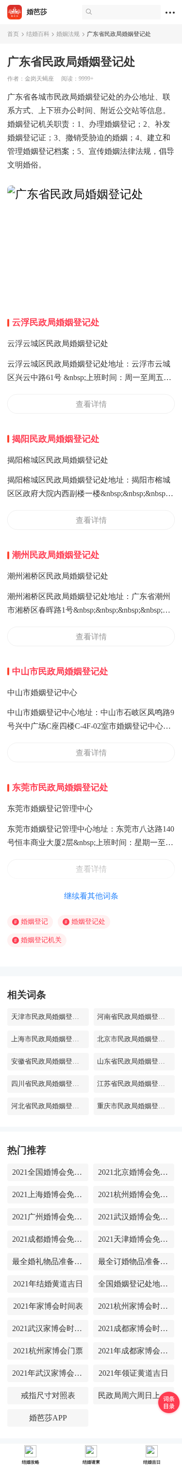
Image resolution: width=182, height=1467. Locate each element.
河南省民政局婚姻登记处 (134, 1016)
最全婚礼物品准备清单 (47, 1261)
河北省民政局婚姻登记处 (48, 1106)
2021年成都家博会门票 (133, 1351)
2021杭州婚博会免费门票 (133, 1194)
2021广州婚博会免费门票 (47, 1217)
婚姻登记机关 (38, 940)
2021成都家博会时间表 (133, 1328)
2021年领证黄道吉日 (133, 1373)
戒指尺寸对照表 (48, 1395)
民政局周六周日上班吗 (133, 1395)
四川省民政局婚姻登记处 (48, 1083)
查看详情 (91, 404)
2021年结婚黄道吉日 (48, 1284)
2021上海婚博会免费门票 (47, 1194)
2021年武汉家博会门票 (47, 1373)
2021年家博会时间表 (48, 1306)
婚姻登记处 (85, 921)
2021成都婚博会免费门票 (47, 1239)
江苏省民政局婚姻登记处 (134, 1083)
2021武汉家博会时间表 (47, 1328)
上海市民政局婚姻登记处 (48, 1039)
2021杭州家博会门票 (48, 1351)
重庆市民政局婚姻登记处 (134, 1106)
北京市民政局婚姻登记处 (134, 1039)
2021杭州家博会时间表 (133, 1306)
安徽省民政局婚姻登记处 (48, 1061)
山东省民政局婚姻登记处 (134, 1061)
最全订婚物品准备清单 (133, 1261)
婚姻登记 (31, 921)
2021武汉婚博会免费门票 (133, 1217)
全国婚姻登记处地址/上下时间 (133, 1284)
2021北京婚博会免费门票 (133, 1172)
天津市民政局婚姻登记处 (48, 1016)
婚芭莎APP (48, 1418)
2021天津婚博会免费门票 (133, 1239)
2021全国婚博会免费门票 (47, 1172)
